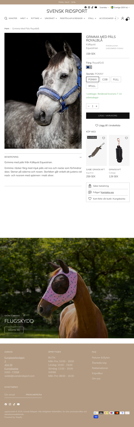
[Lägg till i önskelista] (103, 138)
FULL (116, 79)
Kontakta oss (107, 192)
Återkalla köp (99, 362)
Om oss (96, 378)
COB (105, 79)
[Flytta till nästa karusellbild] (127, 223)
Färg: (95, 62)
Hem (6, 28)
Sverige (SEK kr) (121, 7)
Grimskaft (115, 169)
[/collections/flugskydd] (67, 288)
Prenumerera (34, 394)
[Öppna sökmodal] (6, 18)
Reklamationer (100, 368)
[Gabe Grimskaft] (96, 150)
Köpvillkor (97, 373)
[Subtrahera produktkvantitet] (88, 106)
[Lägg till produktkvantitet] (96, 106)
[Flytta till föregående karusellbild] (121, 223)
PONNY (92, 79)
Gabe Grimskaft (95, 169)
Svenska (103, 7)
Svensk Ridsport (30, 411)
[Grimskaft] (119, 150)
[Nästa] (118, 18)
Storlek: (94, 73)
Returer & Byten (101, 357)
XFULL (92, 86)
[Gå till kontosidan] (122, 18)
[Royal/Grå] (89, 67)
